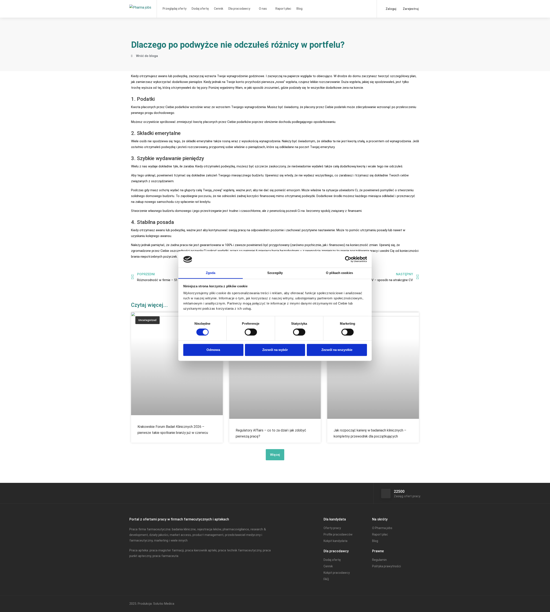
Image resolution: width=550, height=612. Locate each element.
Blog (299, 8)
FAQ (326, 579)
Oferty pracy (332, 528)
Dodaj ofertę (200, 8)
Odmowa (213, 350)
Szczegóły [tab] (275, 273)
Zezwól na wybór (275, 350)
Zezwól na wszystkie (336, 350)
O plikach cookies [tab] (339, 273)
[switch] (251, 332)
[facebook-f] (403, 603)
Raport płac (283, 8)
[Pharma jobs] (140, 3)
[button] (275, 454)
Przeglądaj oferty (174, 8)
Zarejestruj (410, 9)
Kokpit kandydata (335, 541)
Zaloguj (390, 9)
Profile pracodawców (338, 534)
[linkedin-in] (411, 603)
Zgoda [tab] (210, 273)
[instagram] (418, 603)
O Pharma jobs (382, 528)
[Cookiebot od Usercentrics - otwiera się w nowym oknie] (348, 259)
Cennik (218, 8)
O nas (263, 8)
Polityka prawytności (386, 566)
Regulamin (379, 560)
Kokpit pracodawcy (337, 572)
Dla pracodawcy (239, 8)
